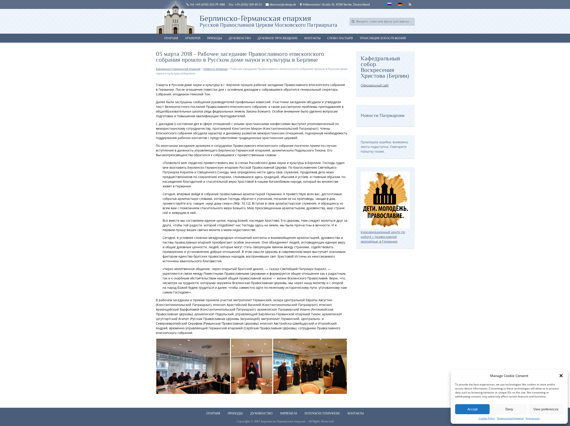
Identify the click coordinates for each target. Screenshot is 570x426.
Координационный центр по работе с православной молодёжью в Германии (383, 237)
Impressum (533, 418)
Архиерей (192, 38)
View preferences (546, 409)
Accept (472, 409)
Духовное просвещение (278, 38)
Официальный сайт (375, 85)
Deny (509, 409)
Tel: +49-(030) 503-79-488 (207, 4)
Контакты (312, 38)
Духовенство (240, 38)
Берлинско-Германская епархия (268, 21)
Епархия (171, 38)
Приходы (214, 38)
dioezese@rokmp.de (282, 4)
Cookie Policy (487, 418)
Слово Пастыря (340, 38)
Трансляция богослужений (383, 38)
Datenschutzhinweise (510, 418)
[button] (561, 375)
